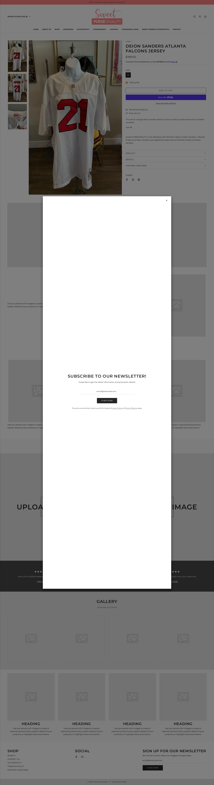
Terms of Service (131, 408)
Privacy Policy (116, 408)
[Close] (166, 200)
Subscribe (107, 400)
